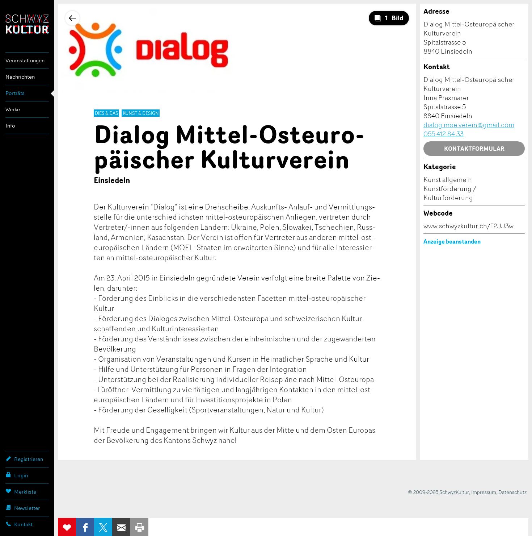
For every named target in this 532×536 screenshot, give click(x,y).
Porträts (15, 93)
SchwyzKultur (27, 24)
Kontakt (23, 524)
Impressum (483, 492)
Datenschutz (512, 492)
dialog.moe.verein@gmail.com (468, 124)
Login (21, 475)
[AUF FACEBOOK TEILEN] (85, 527)
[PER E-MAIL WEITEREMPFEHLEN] (121, 527)
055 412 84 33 (443, 133)
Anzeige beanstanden (452, 241)
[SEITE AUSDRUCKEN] (139, 527)
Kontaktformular (474, 148)
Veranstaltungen (25, 60)
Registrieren (28, 459)
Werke (12, 109)
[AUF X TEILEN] (103, 527)
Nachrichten (20, 76)
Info (10, 125)
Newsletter (27, 508)
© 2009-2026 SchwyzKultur (438, 492)
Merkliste (25, 491)
